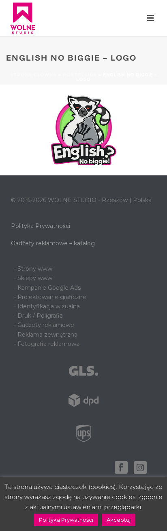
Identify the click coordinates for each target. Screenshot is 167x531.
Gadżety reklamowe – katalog (53, 243)
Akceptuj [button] (119, 519)
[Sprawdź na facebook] (121, 468)
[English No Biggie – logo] (83, 129)
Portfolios (80, 75)
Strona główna (33, 75)
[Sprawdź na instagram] (140, 468)
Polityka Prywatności (40, 226)
